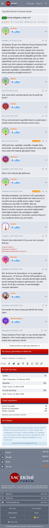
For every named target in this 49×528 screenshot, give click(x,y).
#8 (46, 269)
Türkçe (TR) (13, 522)
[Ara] (46, 3)
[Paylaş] (42, 40)
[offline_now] (6, 34)
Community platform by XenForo (24, 526)
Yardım (36, 513)
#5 (46, 169)
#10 (45, 330)
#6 (46, 191)
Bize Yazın (12, 508)
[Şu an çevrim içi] (6, 163)
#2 (46, 91)
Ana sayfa (13, 517)
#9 (46, 305)
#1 (46, 40)
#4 (46, 141)
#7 (46, 236)
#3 (46, 116)
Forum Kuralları (36, 508)
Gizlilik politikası (12, 513)
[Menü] (2, 3)
